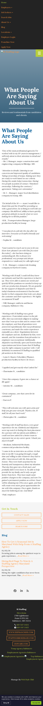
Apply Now (6, 47)
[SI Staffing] (10, 51)
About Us (5, 22)
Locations (5, 32)
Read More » (23, 556)
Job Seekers (6, 12)
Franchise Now (7, 42)
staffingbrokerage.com (21, 638)
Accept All (36, 703)
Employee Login (8, 37)
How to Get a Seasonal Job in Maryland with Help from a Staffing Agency (21, 544)
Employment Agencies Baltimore (21, 652)
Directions (21, 613)
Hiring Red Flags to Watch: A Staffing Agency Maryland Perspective (17, 564)
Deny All (6, 703)
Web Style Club (27, 679)
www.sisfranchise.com (21, 632)
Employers (6, 7)
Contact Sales (21, 515)
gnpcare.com (21, 644)
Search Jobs (6, 17)
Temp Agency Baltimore (21, 648)
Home (4, 2)
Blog (3, 27)
